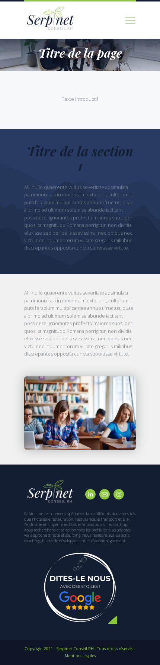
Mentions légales (80, 655)
